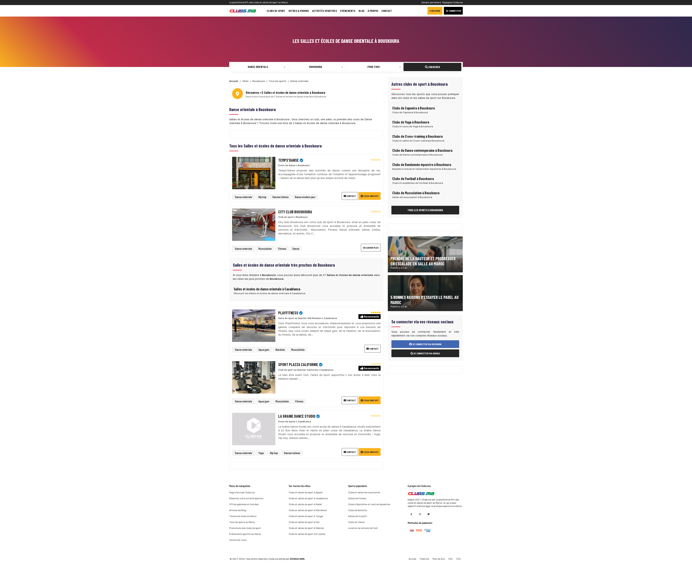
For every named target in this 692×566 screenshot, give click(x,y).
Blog (361, 10)
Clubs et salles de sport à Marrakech (308, 510)
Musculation (265, 248)
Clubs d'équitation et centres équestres (369, 504)
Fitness (282, 248)
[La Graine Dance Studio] (253, 428)
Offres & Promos (299, 10)
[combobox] (259, 67)
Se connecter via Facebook (426, 344)
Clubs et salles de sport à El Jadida (307, 534)
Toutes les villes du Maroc (243, 516)
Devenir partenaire (431, 2)
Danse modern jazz (305, 197)
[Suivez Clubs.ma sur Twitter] (428, 514)
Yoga (261, 453)
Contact (387, 10)
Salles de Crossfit (357, 516)
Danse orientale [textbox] (258, 66)
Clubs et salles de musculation (364, 492)
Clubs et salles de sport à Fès (304, 522)
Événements (347, 10)
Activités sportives (324, 10)
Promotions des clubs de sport (245, 528)
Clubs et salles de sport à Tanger (306, 516)
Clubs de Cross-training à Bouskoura (417, 136)
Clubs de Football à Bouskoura (413, 178)
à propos (373, 10)
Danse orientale (243, 197)
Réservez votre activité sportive (246, 498)
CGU (450, 559)
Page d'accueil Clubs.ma (242, 492)
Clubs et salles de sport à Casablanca (308, 498)
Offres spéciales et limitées (243, 504)
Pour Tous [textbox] (373, 66)
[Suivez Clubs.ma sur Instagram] (419, 514)
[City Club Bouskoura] (253, 224)
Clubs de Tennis (356, 522)
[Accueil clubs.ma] (242, 11)
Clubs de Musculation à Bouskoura (415, 193)
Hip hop (262, 197)
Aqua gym (263, 349)
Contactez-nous (237, 540)
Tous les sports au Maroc (242, 522)
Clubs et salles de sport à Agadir (306, 492)
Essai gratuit (371, 195)
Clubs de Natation (357, 510)
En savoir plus (371, 247)
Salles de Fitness (357, 498)
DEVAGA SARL (297, 559)
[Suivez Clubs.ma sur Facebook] (411, 514)
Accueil (412, 559)
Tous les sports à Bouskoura (425, 210)
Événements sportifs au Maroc (245, 534)
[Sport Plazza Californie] (253, 377)
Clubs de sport (276, 10)
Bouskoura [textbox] (315, 66)
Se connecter (453, 10)
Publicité (424, 559)
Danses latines (280, 197)
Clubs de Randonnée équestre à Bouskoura (421, 164)
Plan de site (438, 559)
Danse (295, 248)
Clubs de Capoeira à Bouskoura (413, 108)
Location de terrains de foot (363, 528)
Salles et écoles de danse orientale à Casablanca (267, 289)
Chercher (434, 67)
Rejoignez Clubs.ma (452, 2)
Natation (280, 349)
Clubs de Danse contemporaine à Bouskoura (422, 150)
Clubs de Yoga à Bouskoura (410, 122)
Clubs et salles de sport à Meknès (306, 528)
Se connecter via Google (426, 353)
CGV (458, 559)
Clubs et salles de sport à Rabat (305, 504)
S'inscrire (434, 10)
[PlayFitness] (253, 325)
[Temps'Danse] (253, 172)
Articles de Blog (237, 510)
